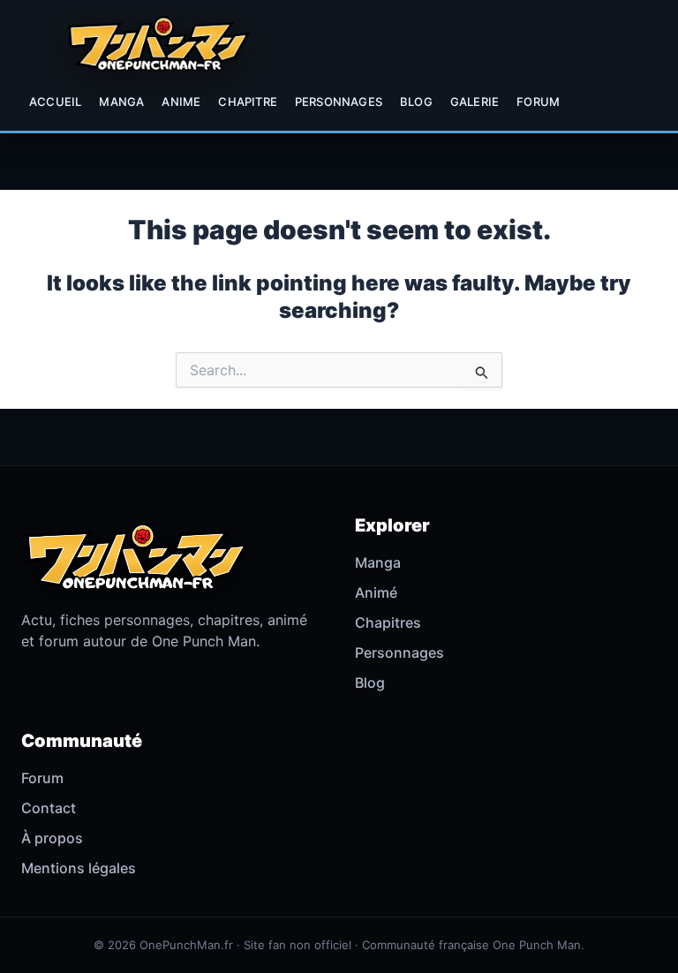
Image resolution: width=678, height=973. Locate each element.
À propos (52, 838)
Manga (121, 101)
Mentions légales (78, 868)
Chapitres (388, 622)
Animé (376, 592)
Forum (538, 101)
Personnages (338, 101)
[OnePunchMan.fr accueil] (158, 43)
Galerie (474, 101)
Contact (48, 808)
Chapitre (247, 101)
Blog (416, 101)
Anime (181, 101)
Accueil (55, 101)
